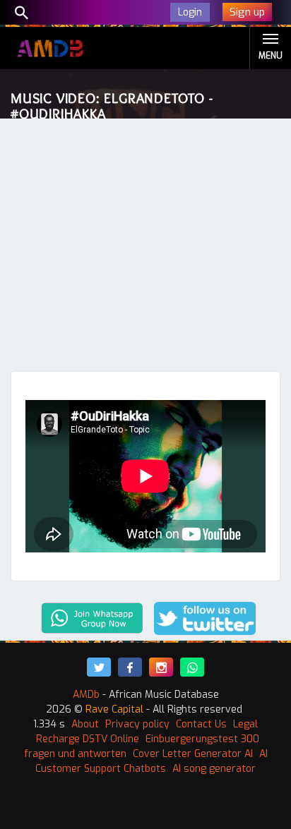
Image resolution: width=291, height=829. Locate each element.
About (85, 724)
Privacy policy (137, 724)
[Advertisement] (145, 248)
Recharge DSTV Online (87, 739)
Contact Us (201, 724)
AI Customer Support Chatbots (151, 761)
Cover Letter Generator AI (193, 754)
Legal (245, 724)
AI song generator (214, 768)
